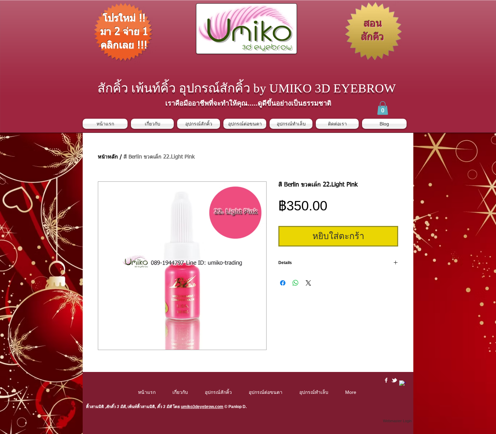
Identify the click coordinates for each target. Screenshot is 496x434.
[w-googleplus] (402, 383)
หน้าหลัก (108, 157)
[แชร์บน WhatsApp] (296, 283)
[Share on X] (308, 283)
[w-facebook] (386, 380)
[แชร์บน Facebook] (283, 283)
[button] (382, 108)
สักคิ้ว (111, 406)
